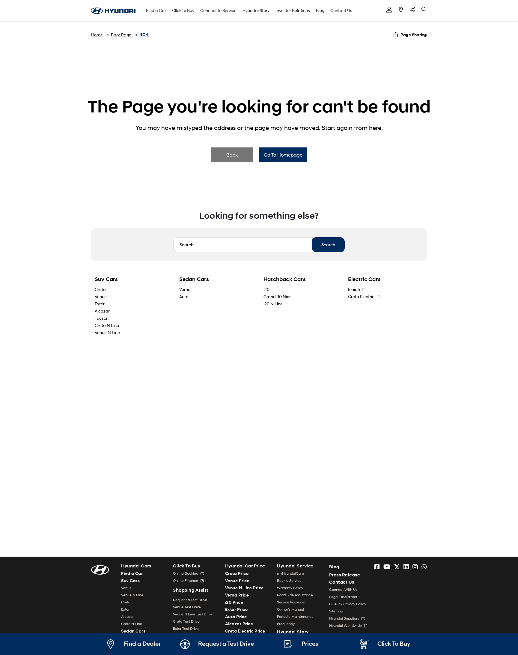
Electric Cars (364, 279)
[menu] (389, 10)
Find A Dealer (401, 10)
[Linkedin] (406, 567)
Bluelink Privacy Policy (347, 604)
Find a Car (156, 10)
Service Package (291, 602)
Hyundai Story (256, 10)
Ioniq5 (354, 289)
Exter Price (236, 609)
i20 (266, 289)
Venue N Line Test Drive (193, 614)
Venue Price (237, 580)
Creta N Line (107, 325)
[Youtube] (386, 567)
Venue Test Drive (187, 607)
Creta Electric (361, 296)
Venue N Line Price (244, 587)
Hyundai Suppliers (344, 618)
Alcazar (102, 310)
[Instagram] (415, 567)
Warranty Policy (290, 587)
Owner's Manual (290, 609)
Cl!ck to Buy (183, 10)
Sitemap (336, 611)
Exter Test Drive (186, 628)
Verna (185, 289)
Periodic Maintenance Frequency (295, 620)
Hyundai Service (295, 566)
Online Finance (186, 580)
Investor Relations (292, 10)
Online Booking (186, 573)
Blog (320, 10)
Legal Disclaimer (343, 596)
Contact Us (341, 10)
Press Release (344, 575)
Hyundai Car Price (245, 566)
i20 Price (234, 602)
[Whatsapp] (424, 567)
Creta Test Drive (186, 621)
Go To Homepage (283, 154)
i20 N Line (273, 303)
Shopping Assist (191, 590)
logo (113, 10)
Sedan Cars (194, 279)
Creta (100, 289)
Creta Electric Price (245, 630)
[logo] (100, 569)
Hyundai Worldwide (346, 625)
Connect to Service (218, 10)
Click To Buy (186, 566)
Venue (101, 296)
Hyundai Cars (136, 566)
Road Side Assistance (295, 595)
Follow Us (412, 10)
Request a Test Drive (190, 599)
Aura (184, 296)
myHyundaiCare (290, 573)
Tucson (102, 318)
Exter (100, 303)
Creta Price (237, 573)
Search (328, 244)
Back (232, 154)
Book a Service (289, 580)
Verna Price (237, 594)
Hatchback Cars (284, 279)
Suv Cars (106, 279)
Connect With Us (343, 589)
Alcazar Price (239, 623)
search (424, 10)
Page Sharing (413, 34)
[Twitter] (397, 567)
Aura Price (236, 616)
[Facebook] (377, 567)
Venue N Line (107, 332)
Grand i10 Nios (277, 296)
